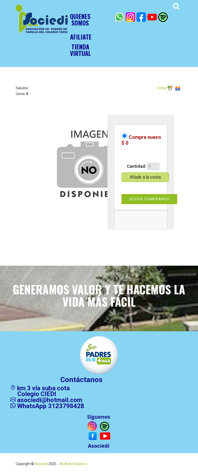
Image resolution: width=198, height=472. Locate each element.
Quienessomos (80, 19)
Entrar (162, 88)
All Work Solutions (73, 464)
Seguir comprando (149, 199)
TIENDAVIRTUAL (80, 50)
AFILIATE (81, 36)
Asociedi (41, 464)
